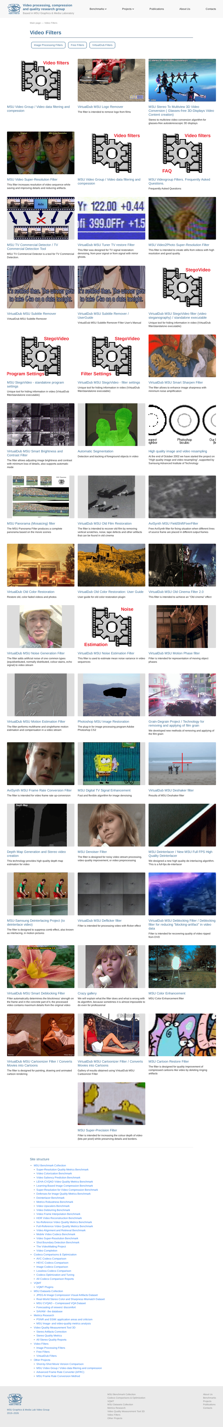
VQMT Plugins (44, 1287)
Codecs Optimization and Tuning (55, 1274)
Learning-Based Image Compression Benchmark (64, 1185)
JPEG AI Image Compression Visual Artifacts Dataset (67, 1295)
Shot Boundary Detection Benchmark (57, 1242)
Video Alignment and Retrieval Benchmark (61, 1230)
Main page (35, 23)
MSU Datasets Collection (48, 1291)
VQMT (37, 1283)
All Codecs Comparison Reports (55, 1278)
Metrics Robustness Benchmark (54, 1201)
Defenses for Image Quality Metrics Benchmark (63, 1193)
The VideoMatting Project (51, 1246)
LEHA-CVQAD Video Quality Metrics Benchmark (64, 1181)
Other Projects (42, 1360)
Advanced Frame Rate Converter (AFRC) (60, 1372)
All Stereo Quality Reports (51, 1339)
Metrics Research (44, 1315)
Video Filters (50, 23)
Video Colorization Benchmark (54, 1173)
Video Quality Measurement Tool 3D (55, 1327)
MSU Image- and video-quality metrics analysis (63, 1323)
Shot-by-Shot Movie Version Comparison (60, 1364)
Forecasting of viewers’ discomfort (56, 1307)
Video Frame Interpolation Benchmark (58, 1214)
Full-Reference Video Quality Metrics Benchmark (64, 1226)
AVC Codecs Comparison (51, 1258)
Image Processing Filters (48, 45)
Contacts (211, 9)
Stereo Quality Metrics (49, 1335)
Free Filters (77, 45)
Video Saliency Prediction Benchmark (58, 1177)
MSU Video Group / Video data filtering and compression (69, 1368)
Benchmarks (97, 9)
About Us (184, 9)
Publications (157, 9)
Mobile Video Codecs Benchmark (55, 1234)
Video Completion (46, 1250)
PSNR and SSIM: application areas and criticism (64, 1319)
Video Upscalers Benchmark (53, 1206)
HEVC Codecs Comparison (52, 1262)
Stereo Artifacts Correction (51, 1331)
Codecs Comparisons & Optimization (55, 1254)
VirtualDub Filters (102, 45)
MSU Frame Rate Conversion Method (58, 1376)
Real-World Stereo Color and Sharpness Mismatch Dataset (70, 1299)
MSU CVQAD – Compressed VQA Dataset (61, 1303)
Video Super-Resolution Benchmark (57, 1238)
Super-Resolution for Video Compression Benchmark (67, 1189)
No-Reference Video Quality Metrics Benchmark (64, 1222)
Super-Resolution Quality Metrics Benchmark (62, 1169)
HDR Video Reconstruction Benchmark (59, 1218)
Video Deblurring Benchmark (53, 1210)
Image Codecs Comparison (52, 1266)
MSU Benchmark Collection (50, 1165)
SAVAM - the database (49, 1311)
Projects (127, 9)
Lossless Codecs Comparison (53, 1270)
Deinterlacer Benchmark (50, 1197)
